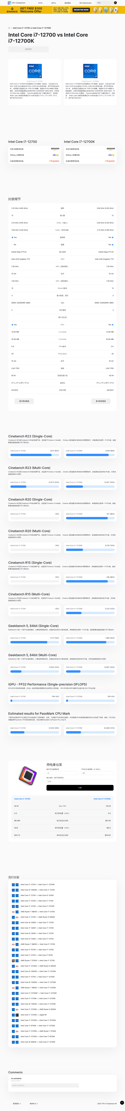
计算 (80, 788)
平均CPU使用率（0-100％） (91, 769)
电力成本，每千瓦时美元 (55, 778)
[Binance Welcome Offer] (12, 10)
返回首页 (28, 49)
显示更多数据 (24, 401)
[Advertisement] (62, 20)
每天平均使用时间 (52, 769)
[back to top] (122, 1103)
